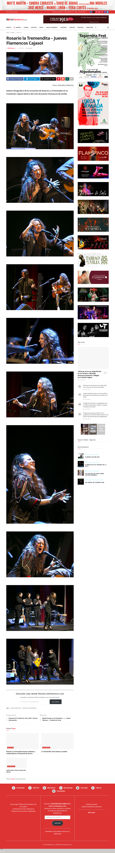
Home (7, 32)
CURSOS (26, 27)
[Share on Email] (63, 79)
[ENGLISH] (80, 27)
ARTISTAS (34, 27)
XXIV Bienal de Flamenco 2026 (94, 482)
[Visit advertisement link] (57, 5)
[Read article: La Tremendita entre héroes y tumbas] (57, 741)
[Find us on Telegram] (107, 12)
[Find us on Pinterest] (96, 12)
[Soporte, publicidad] (57, 12)
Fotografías (18, 32)
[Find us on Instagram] (99, 12)
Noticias (10, 747)
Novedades (46, 747)
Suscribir (57, 823)
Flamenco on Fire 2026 (92, 457)
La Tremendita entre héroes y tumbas (54, 752)
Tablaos (72, 27)
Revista (12, 32)
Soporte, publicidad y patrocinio (92, 806)
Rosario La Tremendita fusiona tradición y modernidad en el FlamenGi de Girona (20, 753)
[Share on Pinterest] (58, 79)
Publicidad (89, 27)
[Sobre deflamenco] (69, 12)
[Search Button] (108, 27)
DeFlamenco (11, 48)
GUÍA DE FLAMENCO (51, 27)
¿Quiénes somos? (91, 804)
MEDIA (41, 27)
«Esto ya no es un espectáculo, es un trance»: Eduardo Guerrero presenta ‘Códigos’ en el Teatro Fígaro (89, 374)
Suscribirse (55, 702)
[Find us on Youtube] (102, 12)
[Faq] (76, 12)
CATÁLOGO (63, 27)
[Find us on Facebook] (91, 12)
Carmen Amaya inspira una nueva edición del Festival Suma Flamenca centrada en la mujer (95, 395)
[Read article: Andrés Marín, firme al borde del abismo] (16, 763)
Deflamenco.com (51, 844)
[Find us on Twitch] (105, 12)
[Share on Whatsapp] (67, 79)
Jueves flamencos (16, 708)
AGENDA (18, 27)
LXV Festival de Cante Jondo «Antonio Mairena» (94, 474)
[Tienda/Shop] (81, 12)
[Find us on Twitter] (93, 12)
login (12, 779)
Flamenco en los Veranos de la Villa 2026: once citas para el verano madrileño (95, 386)
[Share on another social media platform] (72, 79)
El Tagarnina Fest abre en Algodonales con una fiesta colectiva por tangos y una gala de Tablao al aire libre (95, 405)
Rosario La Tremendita (29, 708)
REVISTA (8, 27)
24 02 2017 (21, 48)
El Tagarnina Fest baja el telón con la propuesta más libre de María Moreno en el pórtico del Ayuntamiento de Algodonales (95, 414)
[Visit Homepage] (16, 19)
